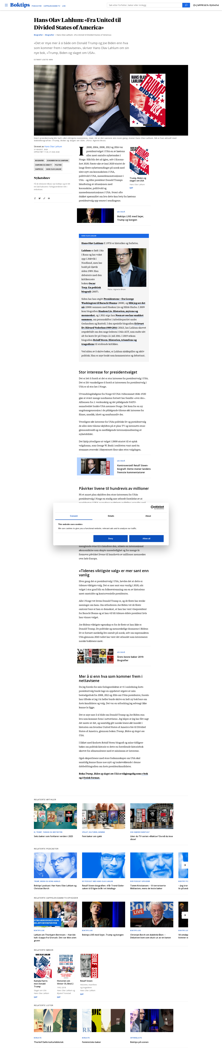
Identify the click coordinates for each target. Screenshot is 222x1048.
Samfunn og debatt (43, 165)
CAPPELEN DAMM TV (52, 6)
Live (64, 6)
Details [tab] (111, 516)
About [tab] (148, 516)
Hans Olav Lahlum (53, 146)
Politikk (58, 165)
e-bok (144, 773)
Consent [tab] (74, 516)
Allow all (146, 538)
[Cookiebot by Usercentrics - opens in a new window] (152, 507)
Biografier (38, 35)
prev (37, 865)
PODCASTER (36, 6)
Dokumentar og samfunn (57, 160)
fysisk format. (91, 777)
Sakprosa (39, 169)
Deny (110, 538)
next (185, 865)
